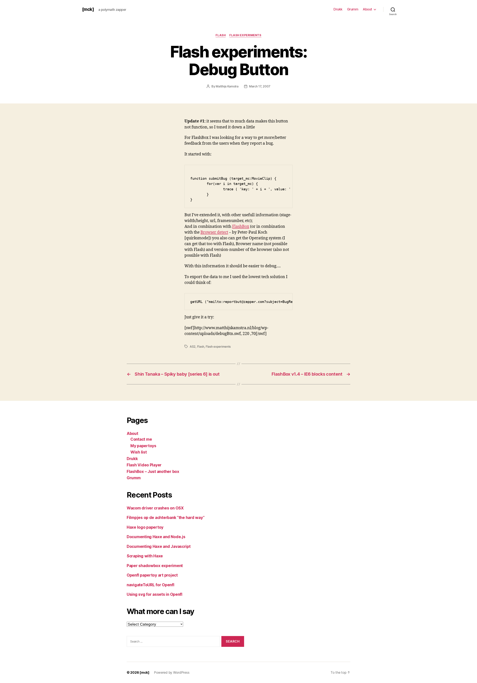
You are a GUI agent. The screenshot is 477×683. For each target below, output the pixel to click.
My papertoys (143, 445)
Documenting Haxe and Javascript (159, 546)
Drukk (338, 9)
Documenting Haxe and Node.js (156, 536)
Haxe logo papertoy (145, 527)
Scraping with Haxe (145, 556)
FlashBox (240, 226)
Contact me (141, 439)
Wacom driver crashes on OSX (155, 508)
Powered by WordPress (171, 672)
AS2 (192, 346)
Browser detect (214, 232)
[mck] (88, 9)
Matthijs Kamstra (227, 86)
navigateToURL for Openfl (150, 585)
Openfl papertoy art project (152, 575)
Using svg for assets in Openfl (154, 594)
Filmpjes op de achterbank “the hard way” (166, 517)
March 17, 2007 (259, 86)
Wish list (138, 452)
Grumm (352, 9)
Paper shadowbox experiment (155, 565)
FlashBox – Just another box (153, 471)
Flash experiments (245, 35)
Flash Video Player (144, 465)
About (367, 9)
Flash (221, 35)
